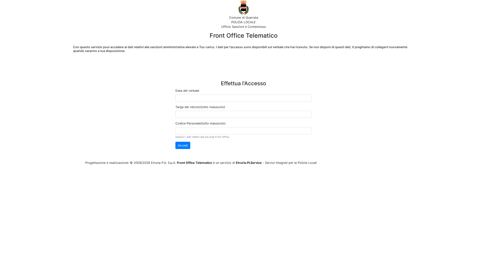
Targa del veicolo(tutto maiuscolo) (200, 107)
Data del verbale (187, 90)
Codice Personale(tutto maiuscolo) (200, 123)
